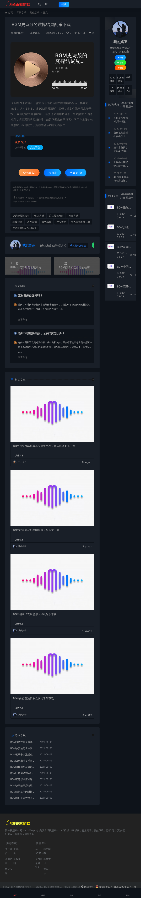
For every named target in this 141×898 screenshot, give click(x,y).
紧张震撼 (73, 215)
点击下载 (35, 147)
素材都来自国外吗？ (30, 295)
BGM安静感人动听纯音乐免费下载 (125, 286)
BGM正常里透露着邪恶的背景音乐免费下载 (23, 773)
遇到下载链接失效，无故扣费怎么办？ (41, 333)
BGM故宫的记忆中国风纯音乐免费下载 (36, 530)
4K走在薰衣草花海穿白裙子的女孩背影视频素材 (121, 178)
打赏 (54, 172)
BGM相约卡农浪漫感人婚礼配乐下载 (35, 614)
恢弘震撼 (39, 215)
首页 (10, 12)
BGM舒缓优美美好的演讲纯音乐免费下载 (125, 227)
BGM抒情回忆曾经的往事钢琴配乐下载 (76, 267)
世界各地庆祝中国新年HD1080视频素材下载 (120, 164)
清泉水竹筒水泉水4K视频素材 (121, 149)
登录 (63, 4)
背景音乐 (21, 12)
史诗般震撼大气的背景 (25, 228)
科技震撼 (17, 221)
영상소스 (22, 462)
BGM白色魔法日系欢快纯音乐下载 (33, 698)
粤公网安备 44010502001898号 (115, 886)
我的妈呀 (19, 32)
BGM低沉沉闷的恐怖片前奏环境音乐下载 (23, 791)
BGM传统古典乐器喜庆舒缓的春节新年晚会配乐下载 (44, 446)
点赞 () (77, 172)
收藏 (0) (30, 172)
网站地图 (88, 886)
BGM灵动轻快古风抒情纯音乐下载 (125, 247)
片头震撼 (61, 221)
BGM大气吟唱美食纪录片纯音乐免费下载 (28, 267)
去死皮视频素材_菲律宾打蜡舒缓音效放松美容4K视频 (121, 119)
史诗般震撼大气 (21, 215)
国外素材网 (20, 198)
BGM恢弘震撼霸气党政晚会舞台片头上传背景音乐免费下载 (125, 207)
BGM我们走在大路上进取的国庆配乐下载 (23, 797)
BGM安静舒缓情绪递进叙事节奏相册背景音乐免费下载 (23, 779)
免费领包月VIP (38, 863)
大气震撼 (46, 221)
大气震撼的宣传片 (80, 221)
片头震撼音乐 (56, 215)
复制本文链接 (79, 245)
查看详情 (22, 319)
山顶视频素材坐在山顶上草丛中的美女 (120, 134)
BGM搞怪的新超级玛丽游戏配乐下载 (23, 766)
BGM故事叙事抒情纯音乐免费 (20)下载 (23, 785)
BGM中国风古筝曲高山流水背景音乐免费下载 (125, 266)
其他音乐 (34, 12)
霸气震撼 (32, 221)
